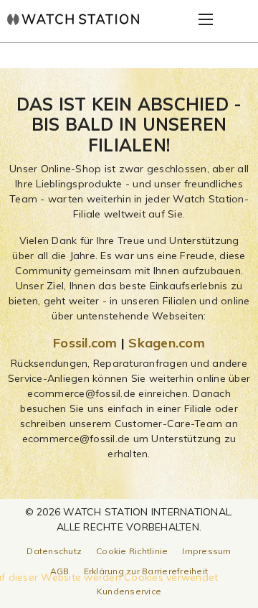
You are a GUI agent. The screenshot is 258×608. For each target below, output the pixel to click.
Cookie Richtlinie (132, 551)
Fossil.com (85, 343)
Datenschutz (54, 551)
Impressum (206, 551)
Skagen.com (166, 343)
